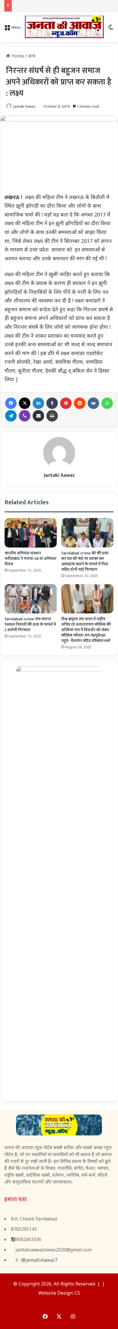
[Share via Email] (38, 416)
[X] (24, 403)
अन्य (31, 56)
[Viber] (24, 416)
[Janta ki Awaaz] (64, 27)
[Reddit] (79, 403)
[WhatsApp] (107, 403)
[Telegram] (11, 416)
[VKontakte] (93, 403)
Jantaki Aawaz (24, 106)
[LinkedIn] (38, 403)
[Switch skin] (111, 29)
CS (77, 1293)
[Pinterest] (66, 403)
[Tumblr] (52, 403)
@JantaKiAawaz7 (39, 1260)
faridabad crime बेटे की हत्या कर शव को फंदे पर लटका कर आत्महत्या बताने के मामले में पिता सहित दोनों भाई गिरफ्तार (85, 561)
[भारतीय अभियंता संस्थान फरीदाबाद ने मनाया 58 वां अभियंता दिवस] (31, 533)
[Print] (52, 416)
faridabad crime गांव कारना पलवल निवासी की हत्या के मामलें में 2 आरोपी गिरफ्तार (30, 624)
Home (17, 56)
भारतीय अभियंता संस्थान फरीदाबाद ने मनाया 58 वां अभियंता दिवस (30, 558)
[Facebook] (11, 403)
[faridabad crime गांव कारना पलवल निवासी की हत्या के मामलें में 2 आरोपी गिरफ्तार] (31, 599)
